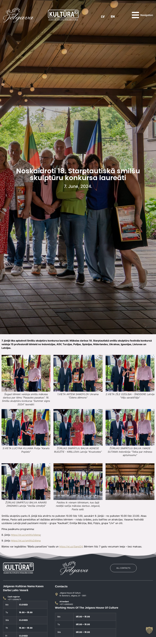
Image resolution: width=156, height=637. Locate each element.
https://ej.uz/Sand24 (71, 546)
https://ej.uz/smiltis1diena (25, 534)
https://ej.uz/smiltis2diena (26, 540)
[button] (149, 630)
